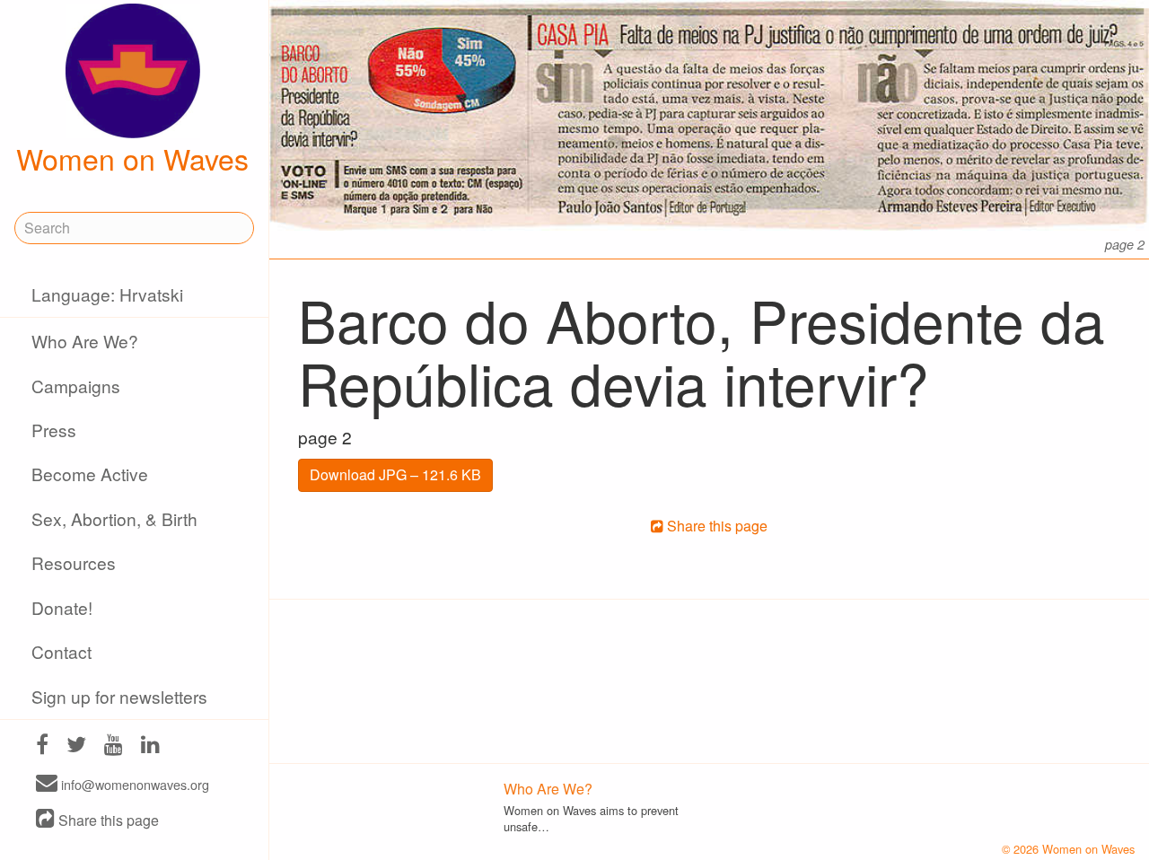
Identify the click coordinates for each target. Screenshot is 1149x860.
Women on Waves (132, 158)
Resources (73, 562)
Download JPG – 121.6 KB (395, 474)
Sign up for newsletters (119, 696)
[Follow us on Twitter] (76, 746)
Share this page (107, 820)
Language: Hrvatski (107, 294)
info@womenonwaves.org (133, 784)
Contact (61, 651)
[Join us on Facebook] (42, 746)
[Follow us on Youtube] (113, 746)
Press (53, 429)
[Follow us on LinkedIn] (150, 746)
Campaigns (75, 385)
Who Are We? (84, 341)
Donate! (61, 607)
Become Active (89, 473)
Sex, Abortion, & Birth (114, 518)
